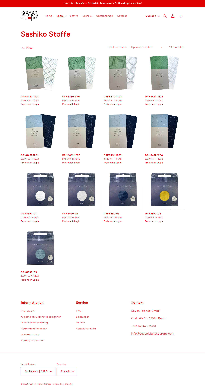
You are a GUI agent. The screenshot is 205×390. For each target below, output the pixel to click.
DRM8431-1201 (29, 155)
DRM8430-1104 (154, 96)
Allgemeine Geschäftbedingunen (41, 316)
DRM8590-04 (153, 213)
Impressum (27, 310)
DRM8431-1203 (112, 155)
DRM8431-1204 (154, 155)
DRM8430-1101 (29, 96)
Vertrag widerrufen (32, 340)
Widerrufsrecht (30, 334)
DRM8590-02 (70, 213)
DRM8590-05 (29, 272)
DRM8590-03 (111, 213)
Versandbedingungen (34, 328)
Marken (80, 322)
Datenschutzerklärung (34, 322)
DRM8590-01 (28, 213)
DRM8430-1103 (112, 96)
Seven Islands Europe (40, 384)
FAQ (78, 310)
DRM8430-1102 (71, 96)
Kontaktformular (86, 328)
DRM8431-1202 (71, 155)
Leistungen (83, 316)
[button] (61, 16)
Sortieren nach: (118, 47)
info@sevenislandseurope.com (152, 333)
